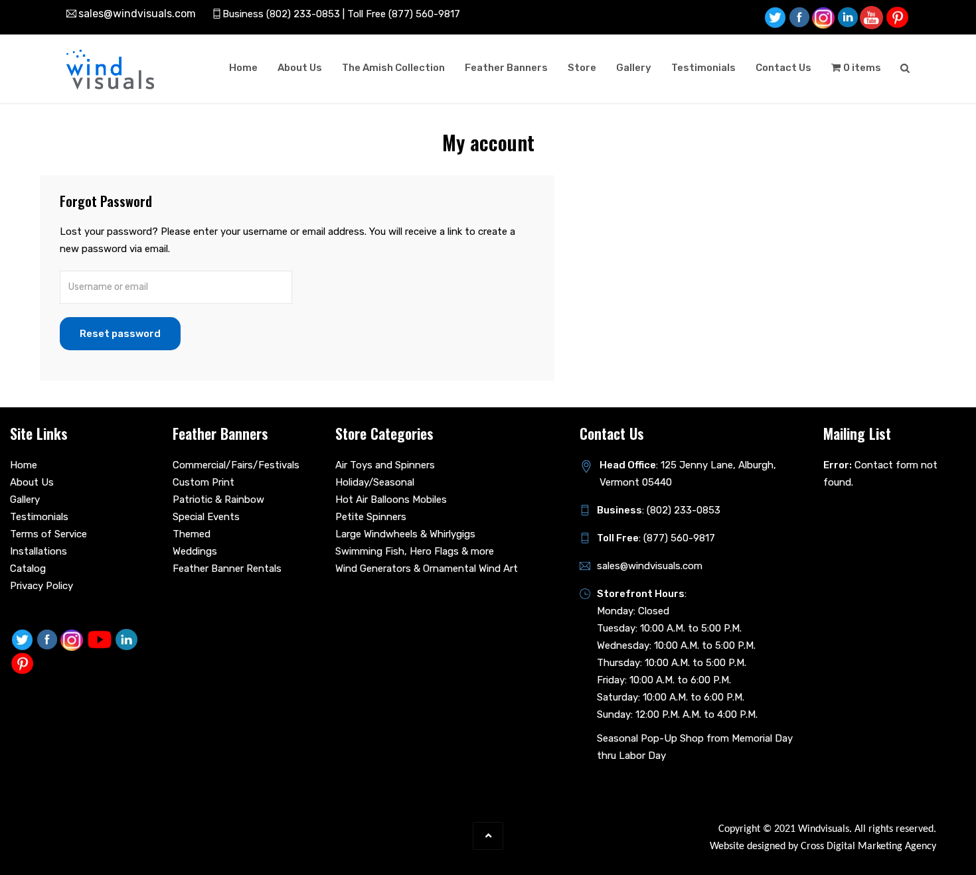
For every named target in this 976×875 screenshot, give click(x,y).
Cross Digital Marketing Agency (868, 846)
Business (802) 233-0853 (281, 14)
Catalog (28, 568)
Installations (38, 551)
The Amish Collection (393, 68)
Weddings (195, 551)
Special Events (206, 517)
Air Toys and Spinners (385, 465)
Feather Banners (506, 68)
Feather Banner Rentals (227, 568)
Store (582, 68)
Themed (191, 534)
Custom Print (203, 482)
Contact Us (783, 68)
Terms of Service (48, 534)
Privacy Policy (41, 586)
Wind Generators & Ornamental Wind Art (426, 568)
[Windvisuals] (110, 69)
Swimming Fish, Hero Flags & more (414, 551)
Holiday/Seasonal (374, 482)
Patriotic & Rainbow (218, 499)
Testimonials (703, 68)
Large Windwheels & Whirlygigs (405, 534)
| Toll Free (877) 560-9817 (400, 14)
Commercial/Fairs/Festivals (236, 465)
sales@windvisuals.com (137, 13)
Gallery (633, 68)
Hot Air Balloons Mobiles (391, 499)
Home (243, 68)
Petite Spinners (370, 517)
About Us (300, 68)
